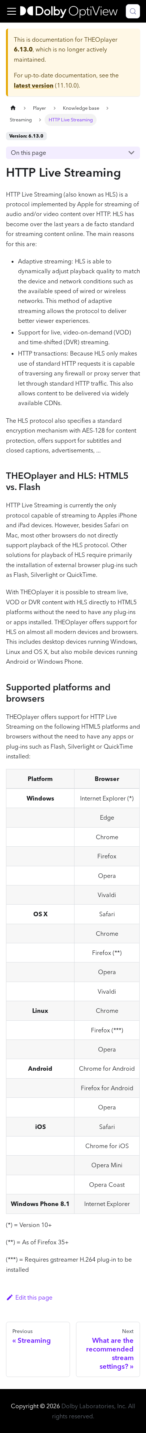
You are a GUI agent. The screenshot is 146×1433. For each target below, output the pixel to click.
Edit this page (33, 1297)
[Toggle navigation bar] (11, 11)
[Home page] (13, 108)
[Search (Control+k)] (133, 11)
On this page (28, 152)
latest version (34, 85)
